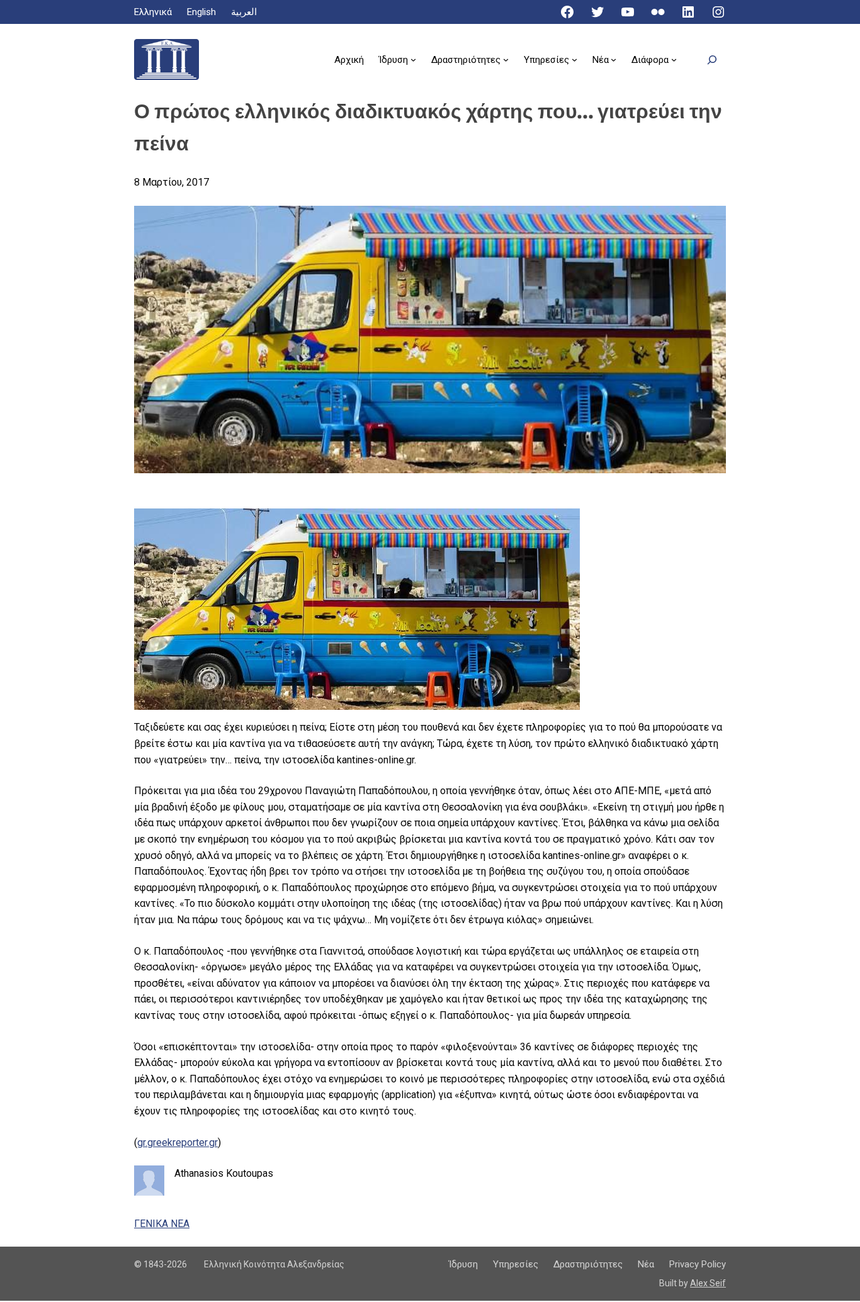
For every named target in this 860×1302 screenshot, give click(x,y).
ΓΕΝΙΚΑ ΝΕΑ (162, 1224)
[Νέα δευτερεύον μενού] (613, 59)
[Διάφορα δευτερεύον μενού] (674, 59)
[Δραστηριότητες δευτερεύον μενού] (506, 59)
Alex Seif (708, 1283)
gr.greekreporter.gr (177, 1142)
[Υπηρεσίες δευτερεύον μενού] (574, 59)
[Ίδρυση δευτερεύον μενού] (413, 59)
